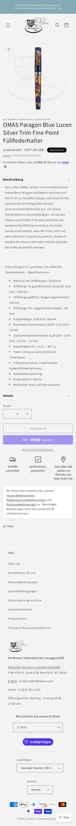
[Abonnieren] (58, 727)
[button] (8, 25)
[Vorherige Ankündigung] (7, 6)
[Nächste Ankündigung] (68, 6)
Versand (7, 155)
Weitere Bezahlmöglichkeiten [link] (38, 449)
